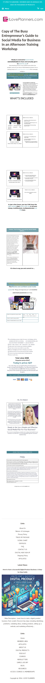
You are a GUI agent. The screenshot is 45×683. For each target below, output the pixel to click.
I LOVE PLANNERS (29, 678)
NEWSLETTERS (22, 659)
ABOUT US (22, 647)
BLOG (22, 666)
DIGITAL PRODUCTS (22, 650)
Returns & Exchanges (23, 531)
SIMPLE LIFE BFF (22, 662)
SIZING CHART (22, 540)
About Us (23, 528)
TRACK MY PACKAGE (22, 537)
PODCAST (22, 653)
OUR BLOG (22, 543)
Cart (41, 9)
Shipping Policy (22, 556)
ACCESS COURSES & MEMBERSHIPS (22, 672)
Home (23, 638)
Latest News (22, 565)
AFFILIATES (22, 559)
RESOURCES (23, 669)
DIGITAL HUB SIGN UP (22, 553)
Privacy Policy (22, 534)
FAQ (22, 546)
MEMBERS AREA (22, 641)
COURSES (22, 656)
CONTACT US (22, 549)
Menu (6, 9)
